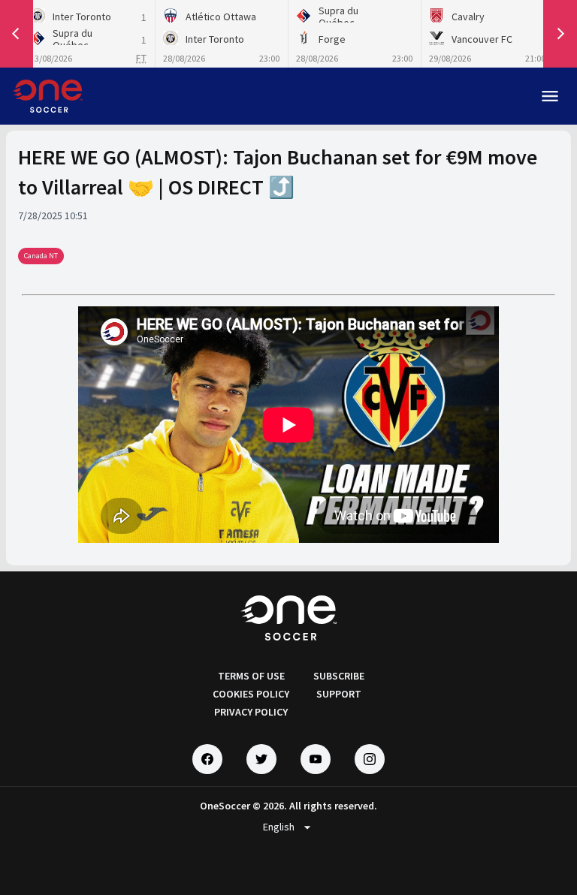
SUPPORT (338, 694)
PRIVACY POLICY (251, 712)
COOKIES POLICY (251, 694)
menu (549, 96)
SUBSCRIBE (338, 676)
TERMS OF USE (251, 676)
